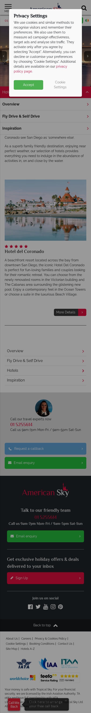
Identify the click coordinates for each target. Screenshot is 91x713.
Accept (28, 85)
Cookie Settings (60, 84)
